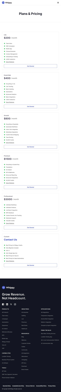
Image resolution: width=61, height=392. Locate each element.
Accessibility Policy (41, 385)
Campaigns (5, 319)
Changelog (24, 359)
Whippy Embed (6, 341)
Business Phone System (8, 359)
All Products (5, 312)
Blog (23, 336)
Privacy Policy (52, 385)
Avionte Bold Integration (47, 319)
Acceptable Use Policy (18, 385)
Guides (23, 346)
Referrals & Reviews (7, 332)
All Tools (4, 371)
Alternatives (25, 356)
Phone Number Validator (8, 377)
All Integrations (25, 353)
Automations (5, 322)
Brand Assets (25, 369)
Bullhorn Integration (46, 322)
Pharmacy (24, 322)
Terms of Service (30, 385)
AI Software (5, 363)
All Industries (25, 312)
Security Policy (7, 385)
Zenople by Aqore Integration (48, 325)
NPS (3, 335)
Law (23, 319)
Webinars (24, 340)
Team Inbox (5, 315)
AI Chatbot (5, 328)
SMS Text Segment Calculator (10, 374)
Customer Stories (26, 343)
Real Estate (24, 325)
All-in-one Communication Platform (50, 340)
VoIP (3, 348)
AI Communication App (47, 343)
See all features (10, 62)
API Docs (24, 363)
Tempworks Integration (47, 315)
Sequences (5, 325)
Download (24, 366)
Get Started (30, 66)
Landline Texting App (46, 336)
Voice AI (4, 345)
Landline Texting (6, 356)
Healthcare (24, 328)
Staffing (24, 315)
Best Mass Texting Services (48, 333)
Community (24, 350)
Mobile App (5, 338)
